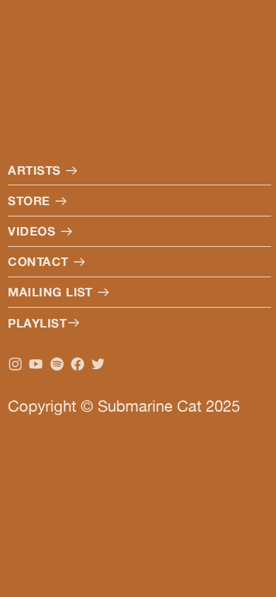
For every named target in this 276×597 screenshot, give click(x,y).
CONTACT (40, 261)
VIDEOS (33, 231)
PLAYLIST (37, 322)
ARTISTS (36, 170)
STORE (31, 200)
